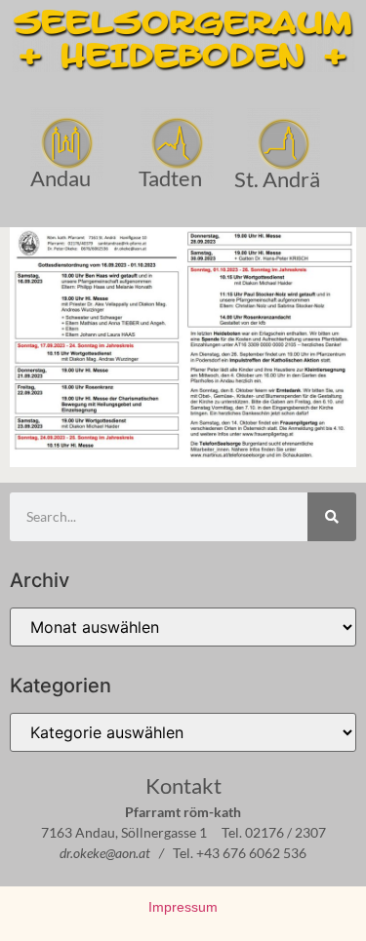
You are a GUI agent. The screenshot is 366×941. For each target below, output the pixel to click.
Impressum (183, 907)
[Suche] (331, 516)
